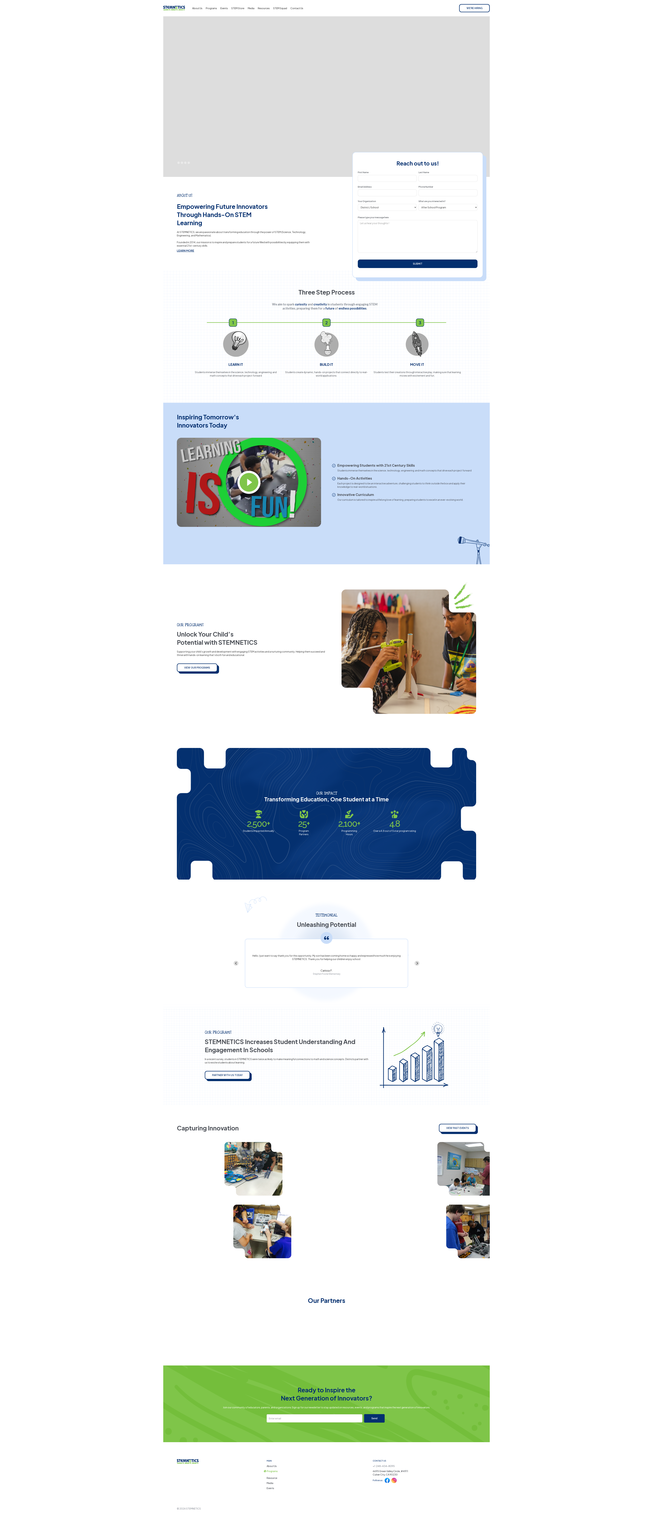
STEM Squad (280, 8)
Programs (211, 8)
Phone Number (425, 187)
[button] (178, 163)
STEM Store (237, 8)
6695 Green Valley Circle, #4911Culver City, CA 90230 (390, 1473)
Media (251, 8)
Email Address (365, 187)
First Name (363, 172)
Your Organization (367, 201)
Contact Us (296, 8)
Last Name (423, 172)
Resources (264, 8)
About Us (197, 8)
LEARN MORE (185, 250)
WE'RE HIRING (474, 8)
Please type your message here (373, 217)
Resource (272, 1477)
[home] (174, 8)
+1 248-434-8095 (384, 1466)
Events (224, 8)
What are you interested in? (432, 201)
